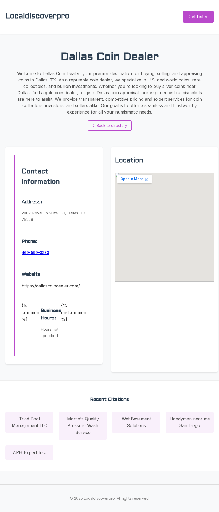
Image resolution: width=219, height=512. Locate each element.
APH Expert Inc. (29, 452)
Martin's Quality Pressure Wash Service (83, 425)
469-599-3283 (35, 252)
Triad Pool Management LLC (29, 422)
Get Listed (198, 16)
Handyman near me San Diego (190, 422)
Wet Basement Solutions (136, 422)
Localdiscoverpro (37, 16)
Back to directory (109, 125)
